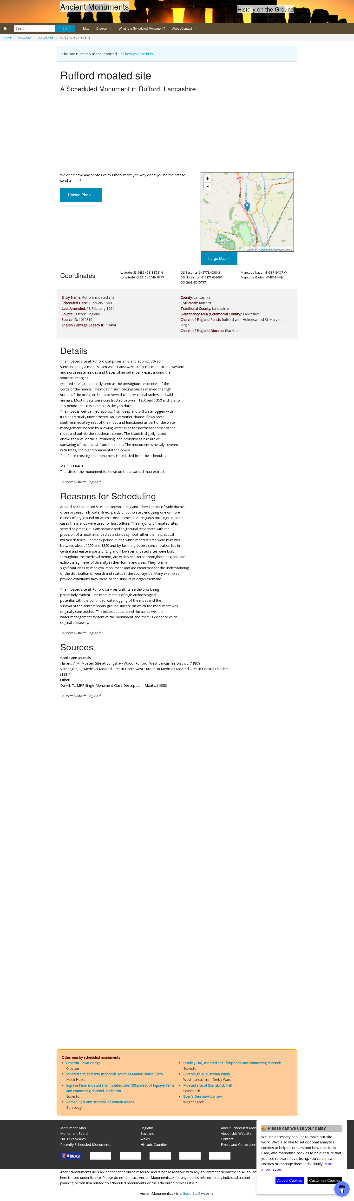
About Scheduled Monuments (244, 1128)
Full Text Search (73, 1139)
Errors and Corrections (238, 1144)
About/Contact (182, 28)
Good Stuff (191, 1193)
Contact (227, 1139)
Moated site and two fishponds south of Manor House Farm (114, 1074)
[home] (5, 28)
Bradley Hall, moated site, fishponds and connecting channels (232, 1063)
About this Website (236, 1133)
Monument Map (73, 1128)
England (24, 37)
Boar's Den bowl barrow (202, 1096)
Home (8, 37)
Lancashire (45, 37)
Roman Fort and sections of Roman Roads (100, 1102)
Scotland (147, 1133)
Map (86, 28)
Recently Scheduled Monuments (85, 1144)
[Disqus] (177, 846)
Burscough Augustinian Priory (206, 1074)
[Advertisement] (177, 133)
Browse (101, 28)
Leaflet (250, 249)
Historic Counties (154, 1144)
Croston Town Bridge (83, 1063)
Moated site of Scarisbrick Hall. (207, 1085)
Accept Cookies (289, 1180)
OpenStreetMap (268, 249)
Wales (145, 1139)
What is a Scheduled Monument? (142, 28)
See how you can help (135, 54)
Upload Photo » (81, 195)
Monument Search (74, 1133)
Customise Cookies (324, 1180)
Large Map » (219, 258)
